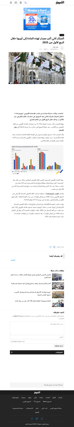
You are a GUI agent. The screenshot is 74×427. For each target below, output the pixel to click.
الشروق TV (37, 401)
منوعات (23, 397)
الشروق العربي (27, 401)
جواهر (29, 397)
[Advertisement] (37, 98)
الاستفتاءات (29, 408)
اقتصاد (62, 35)
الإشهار (37, 412)
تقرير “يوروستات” (52, 193)
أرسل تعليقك (59, 346)
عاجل (37, 408)
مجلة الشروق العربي (56, 408)
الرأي (35, 397)
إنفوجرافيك (15, 397)
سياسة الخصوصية (18, 408)
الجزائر (60, 397)
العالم (54, 397)
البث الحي (44, 408)
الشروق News (47, 401)
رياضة (41, 397)
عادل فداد (55, 47)
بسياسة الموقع (19, 316)
